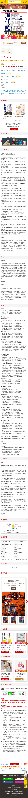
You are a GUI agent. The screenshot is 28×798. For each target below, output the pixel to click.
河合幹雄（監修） (9, 76)
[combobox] (14, 2)
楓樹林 (8, 82)
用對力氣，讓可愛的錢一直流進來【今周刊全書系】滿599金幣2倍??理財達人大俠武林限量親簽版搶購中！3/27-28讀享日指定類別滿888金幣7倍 (13, 92)
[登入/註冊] (23, 2)
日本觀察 (3, 73)
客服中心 (23, 775)
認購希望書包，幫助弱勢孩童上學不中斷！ (12, 60)
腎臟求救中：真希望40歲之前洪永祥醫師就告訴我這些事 (6, 647)
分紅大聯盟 (16, 775)
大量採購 (24, 770)
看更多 (23, 42)
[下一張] (26, 141)
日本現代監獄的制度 (7, 116)
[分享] (25, 782)
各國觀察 (20, 70)
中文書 (6, 70)
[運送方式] (25, 786)
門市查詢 (11, 775)
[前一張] (2, 141)
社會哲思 (13, 70)
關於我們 (5, 775)
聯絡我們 (14, 785)
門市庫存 (3, 770)
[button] (1, 2)
